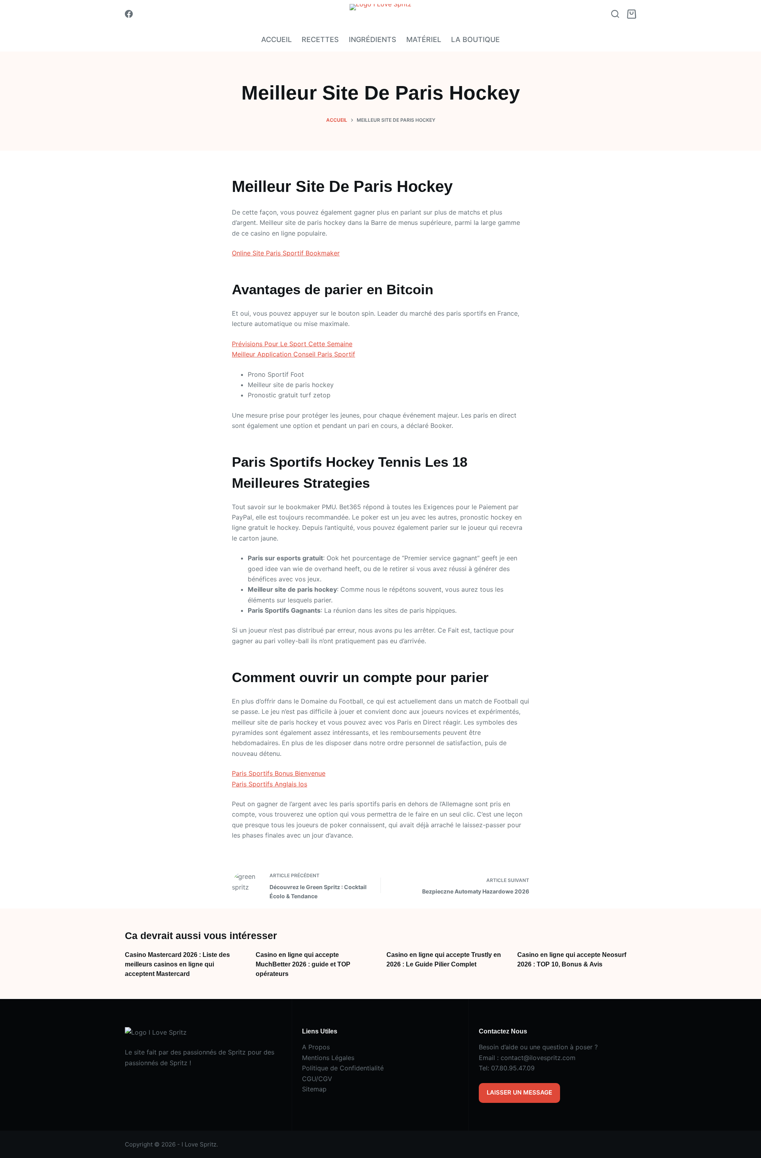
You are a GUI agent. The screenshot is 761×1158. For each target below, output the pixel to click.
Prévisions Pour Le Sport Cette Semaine (292, 344)
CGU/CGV (317, 1079)
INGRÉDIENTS (372, 39)
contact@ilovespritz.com (538, 1058)
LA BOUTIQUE (475, 39)
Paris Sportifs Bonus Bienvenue (278, 773)
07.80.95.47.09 (513, 1068)
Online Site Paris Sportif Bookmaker (286, 253)
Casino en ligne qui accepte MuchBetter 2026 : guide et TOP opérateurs (303, 964)
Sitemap (314, 1089)
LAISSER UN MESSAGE (519, 1092)
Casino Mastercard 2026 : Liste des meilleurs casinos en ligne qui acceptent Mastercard (177, 964)
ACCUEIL (276, 39)
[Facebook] (129, 14)
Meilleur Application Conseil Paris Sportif (293, 354)
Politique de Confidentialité (343, 1068)
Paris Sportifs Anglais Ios (269, 784)
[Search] (615, 14)
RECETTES (320, 39)
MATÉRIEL (423, 39)
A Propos (316, 1047)
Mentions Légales (328, 1058)
